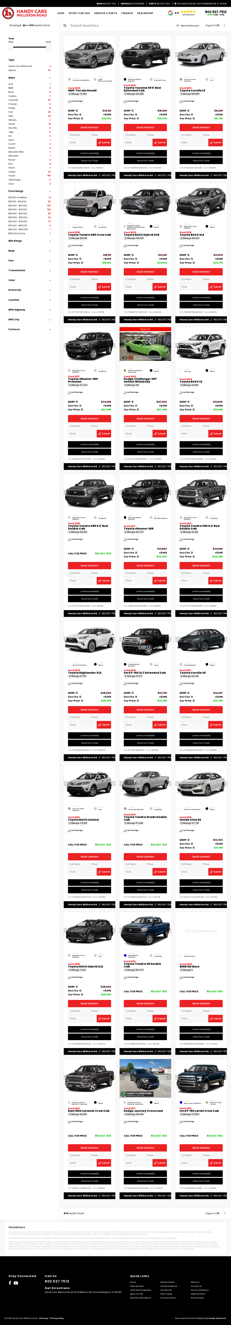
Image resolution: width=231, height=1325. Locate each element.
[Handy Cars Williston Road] (24, 13)
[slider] (10, 47)
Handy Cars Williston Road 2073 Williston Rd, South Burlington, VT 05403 (83, 1292)
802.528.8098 (132, 4)
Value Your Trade (89, 160)
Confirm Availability (89, 153)
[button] (113, 54)
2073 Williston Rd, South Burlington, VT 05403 (201, 4)
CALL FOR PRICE (77, 553)
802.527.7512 (106, 4)
